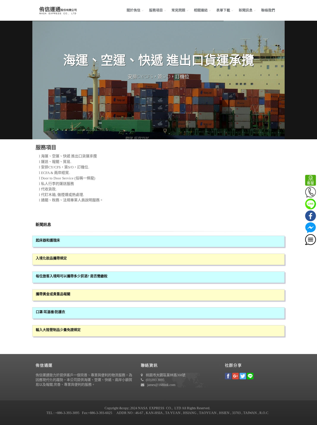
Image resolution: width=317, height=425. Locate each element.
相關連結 (201, 10)
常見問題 (178, 10)
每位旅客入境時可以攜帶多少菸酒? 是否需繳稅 (71, 276)
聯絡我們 (268, 10)
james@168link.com (161, 385)
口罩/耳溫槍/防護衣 (50, 312)
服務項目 (156, 10)
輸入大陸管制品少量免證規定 (58, 330)
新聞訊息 (246, 10)
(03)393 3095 (155, 380)
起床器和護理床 (48, 240)
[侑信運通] (57, 10)
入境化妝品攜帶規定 (51, 258)
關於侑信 (133, 10)
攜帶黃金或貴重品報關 (53, 294)
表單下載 (223, 10)
